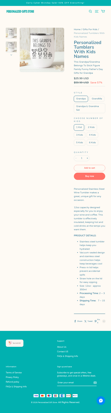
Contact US (62, 351)
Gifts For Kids (90, 29)
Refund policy (12, 382)
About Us (61, 347)
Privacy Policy (12, 377)
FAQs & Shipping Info (67, 356)
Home (77, 29)
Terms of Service (14, 372)
